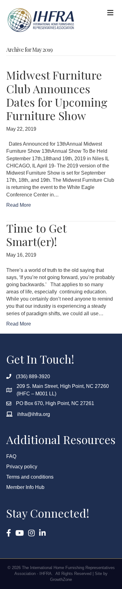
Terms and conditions (29, 477)
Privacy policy (21, 466)
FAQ (11, 456)
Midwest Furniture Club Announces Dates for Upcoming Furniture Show (56, 95)
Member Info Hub (25, 487)
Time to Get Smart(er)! (36, 234)
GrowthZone (61, 579)
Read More (18, 205)
